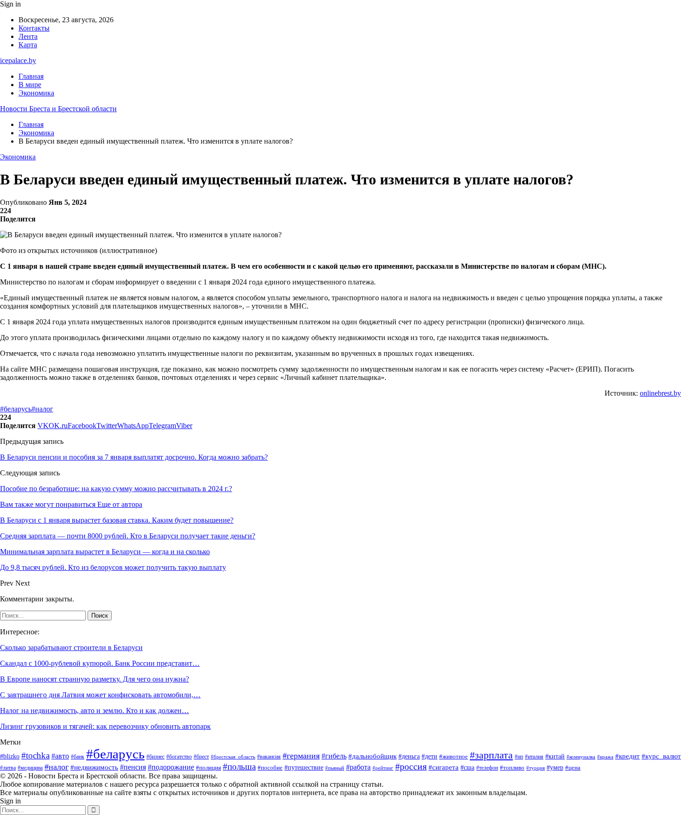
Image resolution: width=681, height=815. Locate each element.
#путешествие (303, 767)
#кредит (627, 756)
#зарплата (491, 755)
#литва (8, 767)
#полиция (208, 767)
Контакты (34, 28)
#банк (77, 756)
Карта (28, 45)
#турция (535, 768)
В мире (30, 84)
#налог (42, 409)
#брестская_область (233, 756)
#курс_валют (661, 756)
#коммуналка (581, 756)
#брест (201, 757)
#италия (534, 756)
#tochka (35, 755)
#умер (555, 767)
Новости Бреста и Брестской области (58, 109)
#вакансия (269, 756)
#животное (453, 756)
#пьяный (334, 768)
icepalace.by (18, 60)
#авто (60, 756)
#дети (429, 756)
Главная (31, 76)
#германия (301, 755)
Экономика (36, 93)
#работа (358, 767)
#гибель (334, 756)
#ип (519, 757)
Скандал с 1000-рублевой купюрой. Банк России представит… (100, 663)
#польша (239, 766)
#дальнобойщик (372, 756)
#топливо (512, 767)
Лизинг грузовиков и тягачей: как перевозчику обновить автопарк (105, 726)
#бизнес (155, 756)
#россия (411, 766)
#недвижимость (94, 767)
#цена (572, 767)
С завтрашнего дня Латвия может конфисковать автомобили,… (100, 695)
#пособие (270, 767)
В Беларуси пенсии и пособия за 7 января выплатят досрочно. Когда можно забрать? (134, 457)
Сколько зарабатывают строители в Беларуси (71, 647)
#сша (467, 767)
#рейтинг (382, 768)
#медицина (30, 767)
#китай (555, 756)
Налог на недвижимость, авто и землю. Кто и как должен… (94, 710)
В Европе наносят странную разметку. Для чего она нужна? (94, 679)
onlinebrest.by (660, 393)
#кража (605, 756)
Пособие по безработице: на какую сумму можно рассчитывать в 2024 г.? (116, 489)
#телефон (487, 768)
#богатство (179, 756)
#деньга (409, 756)
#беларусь (16, 409)
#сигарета (444, 767)
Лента (28, 36)
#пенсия (133, 767)
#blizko (9, 756)
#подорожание (171, 767)
